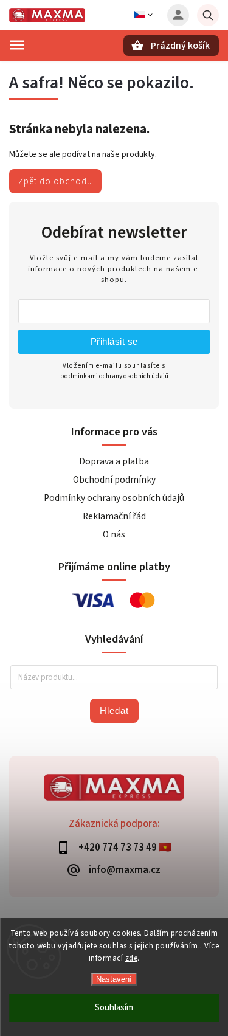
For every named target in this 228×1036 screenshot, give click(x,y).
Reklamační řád (114, 516)
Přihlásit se (114, 341)
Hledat (114, 710)
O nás (114, 534)
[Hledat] (208, 15)
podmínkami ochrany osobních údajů (114, 376)
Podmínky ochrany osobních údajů (114, 498)
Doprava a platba (114, 461)
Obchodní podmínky (114, 479)
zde (131, 958)
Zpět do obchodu (55, 181)
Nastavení (114, 979)
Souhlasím (114, 1007)
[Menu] (17, 45)
